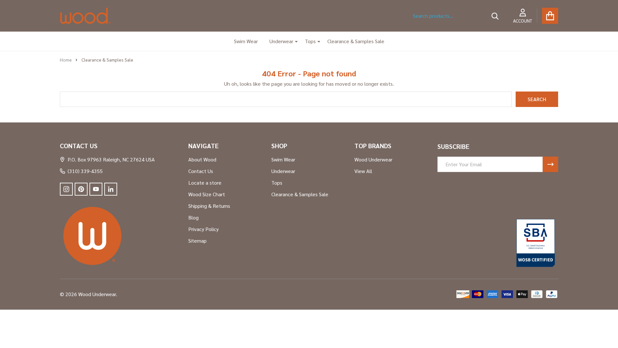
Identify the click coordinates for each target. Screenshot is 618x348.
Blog (193, 217)
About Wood (202, 159)
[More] (294, 41)
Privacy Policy (203, 229)
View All (363, 171)
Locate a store (204, 182)
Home (66, 60)
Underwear (281, 41)
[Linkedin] (111, 189)
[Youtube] (96, 189)
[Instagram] (66, 189)
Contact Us (200, 171)
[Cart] (550, 16)
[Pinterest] (81, 189)
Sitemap (197, 240)
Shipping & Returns (209, 205)
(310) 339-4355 (85, 171)
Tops (310, 41)
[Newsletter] (550, 164)
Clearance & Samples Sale (355, 41)
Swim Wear (246, 41)
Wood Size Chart (206, 194)
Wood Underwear (373, 159)
